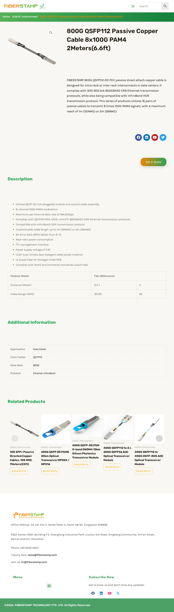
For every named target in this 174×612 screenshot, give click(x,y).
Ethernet (37, 373)
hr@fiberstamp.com (34, 562)
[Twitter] (118, 593)
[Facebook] (93, 593)
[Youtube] (109, 593)
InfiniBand (49, 373)
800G (36, 365)
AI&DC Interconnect (25, 16)
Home (6, 16)
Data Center (39, 349)
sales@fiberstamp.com (42, 555)
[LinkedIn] (101, 593)
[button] (133, 6)
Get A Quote (153, 162)
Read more (19, 471)
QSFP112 (37, 357)
